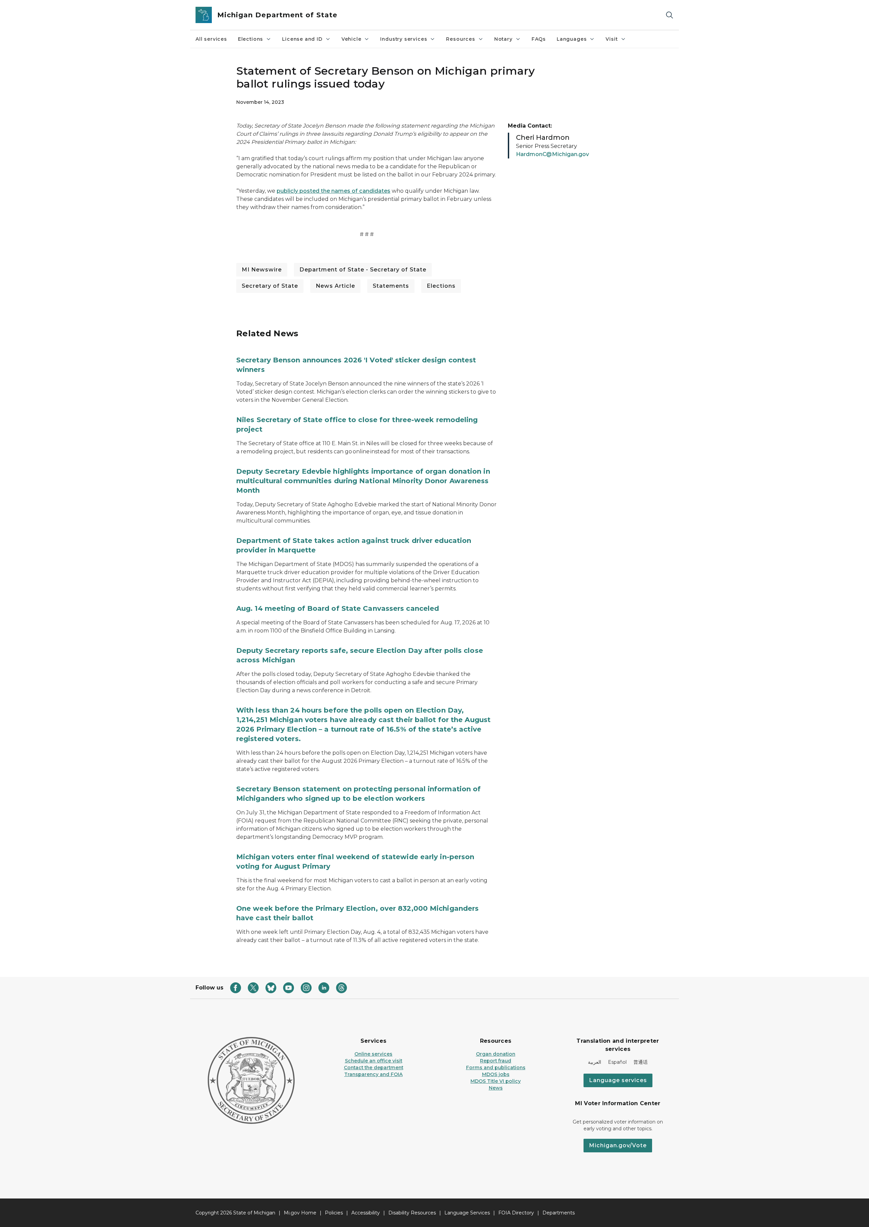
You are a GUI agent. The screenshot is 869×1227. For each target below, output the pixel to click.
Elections (250, 39)
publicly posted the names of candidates (333, 191)
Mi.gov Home (300, 1213)
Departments (558, 1213)
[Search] (669, 15)
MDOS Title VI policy (495, 1081)
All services (211, 39)
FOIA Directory (516, 1213)
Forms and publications (495, 1067)
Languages (572, 39)
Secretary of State (270, 286)
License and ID (302, 39)
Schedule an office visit (373, 1061)
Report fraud (495, 1061)
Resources (460, 39)
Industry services (403, 39)
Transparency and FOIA (373, 1074)
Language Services (467, 1213)
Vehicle (351, 39)
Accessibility (365, 1213)
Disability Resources (412, 1213)
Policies (334, 1213)
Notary (503, 39)
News (496, 1088)
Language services (618, 1080)
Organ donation (495, 1054)
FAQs (539, 39)
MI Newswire (262, 269)
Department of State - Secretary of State (362, 269)
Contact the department (373, 1067)
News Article (335, 286)
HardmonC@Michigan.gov (552, 154)
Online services (373, 1054)
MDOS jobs (496, 1074)
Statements (391, 286)
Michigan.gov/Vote (618, 1145)
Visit (611, 39)
